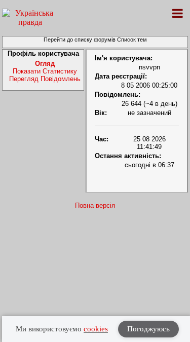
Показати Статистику (45, 71)
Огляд (45, 63)
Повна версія (95, 205)
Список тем (132, 39)
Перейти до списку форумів (80, 39)
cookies (96, 329)
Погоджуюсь (148, 329)
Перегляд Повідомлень (45, 79)
